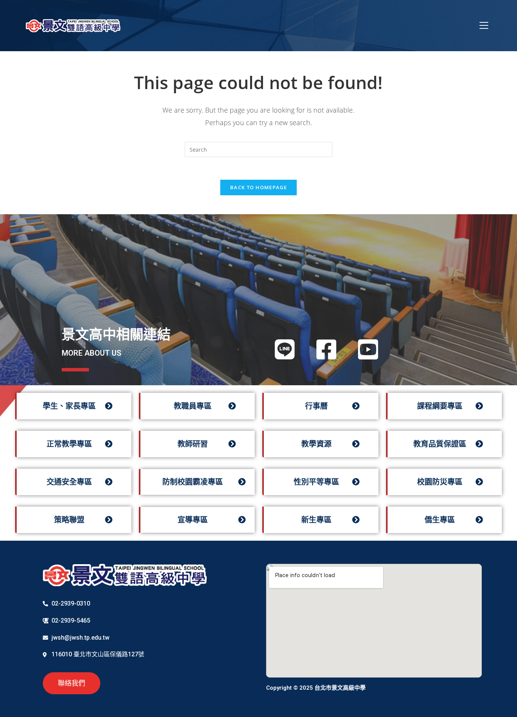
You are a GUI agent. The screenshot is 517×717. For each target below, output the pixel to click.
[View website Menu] (484, 25)
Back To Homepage (258, 187)
